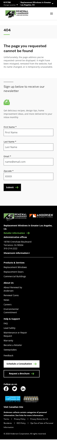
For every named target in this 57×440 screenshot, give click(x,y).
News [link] (6, 299)
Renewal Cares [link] (11, 295)
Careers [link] (8, 304)
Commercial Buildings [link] (15, 276)
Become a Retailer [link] (13, 345)
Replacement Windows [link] (15, 267)
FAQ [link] (6, 323)
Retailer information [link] (14, 233)
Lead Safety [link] (9, 328)
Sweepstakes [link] (10, 349)
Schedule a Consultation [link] (19, 363)
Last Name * (10, 141)
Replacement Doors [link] (14, 271)
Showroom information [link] (16, 253)
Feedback (8, 355)
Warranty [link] (8, 340)
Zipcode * (9, 171)
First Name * (10, 127)
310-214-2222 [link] (10, 248)
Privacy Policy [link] (19, 419)
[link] (17, 14)
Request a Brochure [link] (19, 373)
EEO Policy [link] (21, 423)
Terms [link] (6, 419)
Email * (7, 156)
